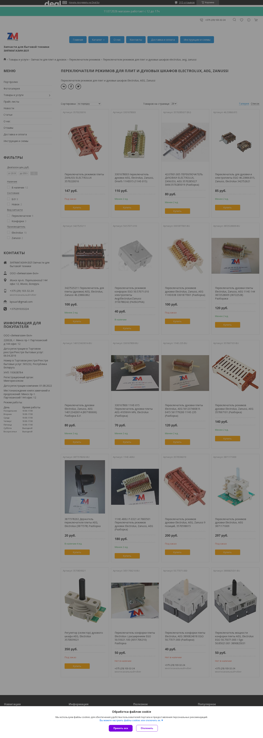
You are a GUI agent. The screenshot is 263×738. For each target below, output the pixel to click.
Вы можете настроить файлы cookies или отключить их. (130, 720)
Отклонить (147, 728)
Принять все (120, 728)
